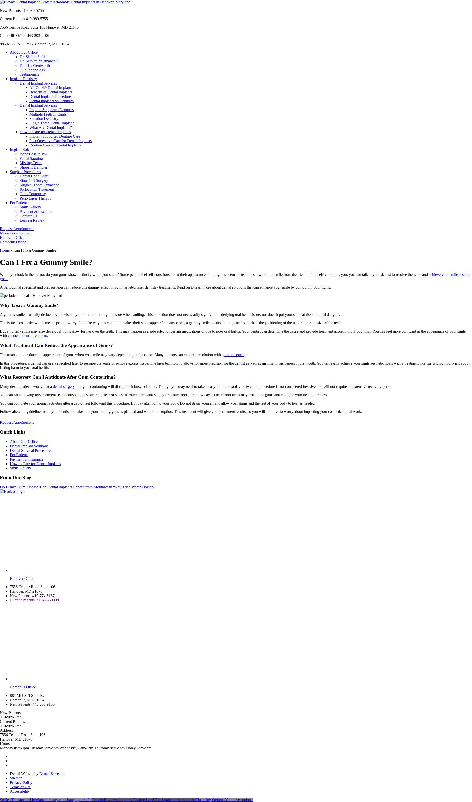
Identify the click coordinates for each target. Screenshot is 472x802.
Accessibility (20, 791)
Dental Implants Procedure (50, 96)
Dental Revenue (51, 774)
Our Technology (32, 70)
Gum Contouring (33, 194)
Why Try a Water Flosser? (134, 487)
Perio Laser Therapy (35, 198)
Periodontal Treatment (37, 189)
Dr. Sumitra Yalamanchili (39, 61)
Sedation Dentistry (44, 119)
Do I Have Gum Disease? (20, 487)
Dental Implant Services (38, 83)
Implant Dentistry (23, 79)
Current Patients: (34, 600)
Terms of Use (20, 787)
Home (5, 250)
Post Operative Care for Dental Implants (61, 141)
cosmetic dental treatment (27, 336)
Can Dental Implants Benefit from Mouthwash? (77, 487)
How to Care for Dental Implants (45, 132)
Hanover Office (12, 237)
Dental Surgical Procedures (31, 450)
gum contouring (234, 355)
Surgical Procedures (25, 172)
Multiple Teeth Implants (48, 114)
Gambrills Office (13, 242)
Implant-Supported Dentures (52, 110)
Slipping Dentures (34, 167)
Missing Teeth (31, 163)
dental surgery (64, 386)
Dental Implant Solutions (29, 446)
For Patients (19, 203)
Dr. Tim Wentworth (35, 65)
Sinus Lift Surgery (34, 180)
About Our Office (24, 52)
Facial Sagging (31, 158)
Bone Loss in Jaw (33, 154)
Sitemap (16, 778)
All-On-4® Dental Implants (51, 88)
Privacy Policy (21, 782)
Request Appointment (17, 229)
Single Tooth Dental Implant (52, 123)
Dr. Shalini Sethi (32, 57)
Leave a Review (32, 220)
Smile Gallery (30, 207)
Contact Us (28, 216)
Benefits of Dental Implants (51, 92)
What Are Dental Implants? (51, 127)
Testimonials (29, 74)
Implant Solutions (23, 149)
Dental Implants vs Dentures (52, 101)
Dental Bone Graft (34, 176)
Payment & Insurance (36, 211)
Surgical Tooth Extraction (39, 185)
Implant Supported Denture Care (55, 136)
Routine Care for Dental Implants (55, 145)
